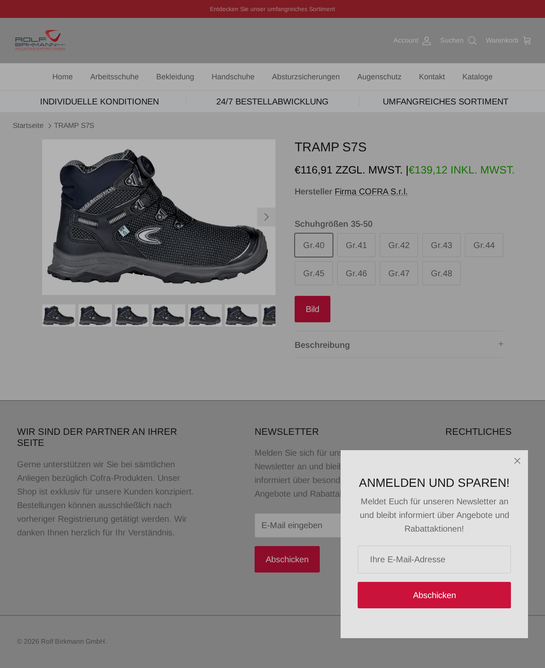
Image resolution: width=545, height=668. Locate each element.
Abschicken (434, 595)
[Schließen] (517, 460)
